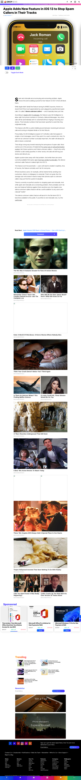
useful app (18, 200)
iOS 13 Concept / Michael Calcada (69, 63)
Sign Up (58, 691)
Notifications (26, 752)
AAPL (41, 767)
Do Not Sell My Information (68, 775)
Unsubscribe (17, 752)
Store (41, 766)
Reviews (42, 761)
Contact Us (8, 752)
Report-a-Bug (9, 755)
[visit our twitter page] (14, 743)
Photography (67, 766)
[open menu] (2, 2)
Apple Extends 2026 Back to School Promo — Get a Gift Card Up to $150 (46, 230)
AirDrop (30, 760)
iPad (6, 761)
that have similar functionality (47, 160)
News (4, 6)
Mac (6, 763)
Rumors (19, 759)
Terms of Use (55, 767)
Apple (65, 763)
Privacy (42, 763)
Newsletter (45, 752)
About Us (54, 760)
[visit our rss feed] (30, 743)
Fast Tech (7, 767)
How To (31, 759)
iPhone (8, 6)
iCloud (30, 764)
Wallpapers (67, 759)
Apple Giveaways (44, 770)
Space (65, 768)
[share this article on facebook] (7, 68)
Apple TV (7, 764)
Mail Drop (31, 770)
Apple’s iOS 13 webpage (31, 115)
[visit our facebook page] (10, 743)
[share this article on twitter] (12, 68)
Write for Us (53, 752)
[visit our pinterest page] (18, 743)
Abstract (66, 761)
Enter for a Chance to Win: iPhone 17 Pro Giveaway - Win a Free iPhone (40, 4)
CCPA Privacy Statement (56, 775)
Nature (65, 767)
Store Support (62, 752)
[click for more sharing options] (17, 68)
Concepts (42, 768)
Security (42, 764)
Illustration (66, 764)
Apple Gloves (43, 760)
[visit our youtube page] (26, 743)
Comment (46, 234)
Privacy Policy (55, 761)
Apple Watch (8, 766)
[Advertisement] (40, 85)
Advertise (54, 764)
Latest (65, 760)
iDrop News (15, 775)
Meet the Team (35, 752)
